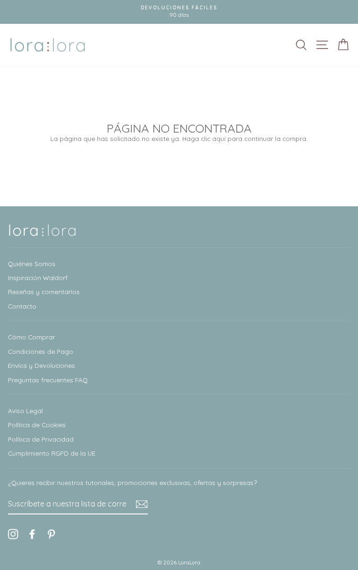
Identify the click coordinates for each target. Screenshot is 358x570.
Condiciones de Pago (40, 351)
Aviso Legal (25, 411)
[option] (179, 12)
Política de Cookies (37, 425)
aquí (219, 138)
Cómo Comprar (31, 337)
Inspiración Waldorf (38, 277)
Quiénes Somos (31, 263)
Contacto (22, 306)
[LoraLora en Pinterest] (51, 533)
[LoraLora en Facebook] (32, 533)
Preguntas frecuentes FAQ (48, 380)
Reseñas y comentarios (44, 292)
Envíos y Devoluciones (41, 365)
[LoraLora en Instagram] (13, 533)
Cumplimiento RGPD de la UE (51, 453)
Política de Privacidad (41, 439)
